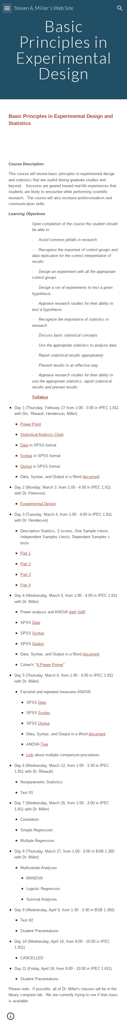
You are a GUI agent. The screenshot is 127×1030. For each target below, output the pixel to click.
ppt (72, 612)
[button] (7, 8)
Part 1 (25, 553)
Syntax (26, 456)
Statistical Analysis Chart (42, 434)
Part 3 (25, 574)
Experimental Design (38, 504)
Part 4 (25, 585)
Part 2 (25, 564)
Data (24, 445)
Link (29, 755)
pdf (81, 612)
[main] (63, 49)
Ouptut (38, 644)
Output (26, 466)
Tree (44, 744)
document (91, 476)
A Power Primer (50, 665)
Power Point (30, 424)
